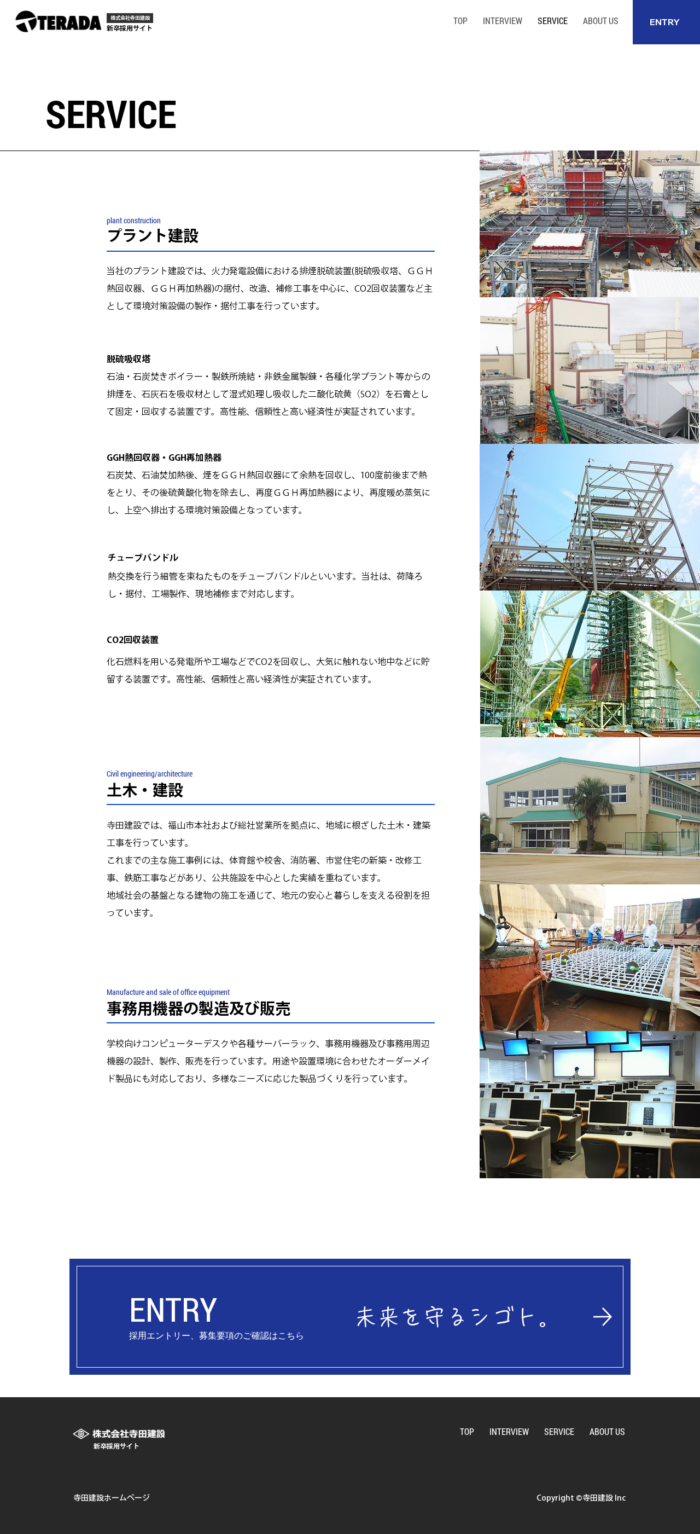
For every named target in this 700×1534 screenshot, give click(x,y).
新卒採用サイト (130, 28)
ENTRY (665, 21)
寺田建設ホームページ (111, 1498)
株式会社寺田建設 (130, 17)
